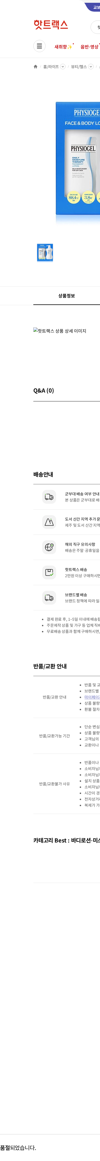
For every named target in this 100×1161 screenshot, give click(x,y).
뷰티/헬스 (79, 66)
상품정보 (66, 295)
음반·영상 (89, 46)
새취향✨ (63, 46)
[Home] (35, 66)
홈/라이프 (51, 66)
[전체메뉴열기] (39, 46)
